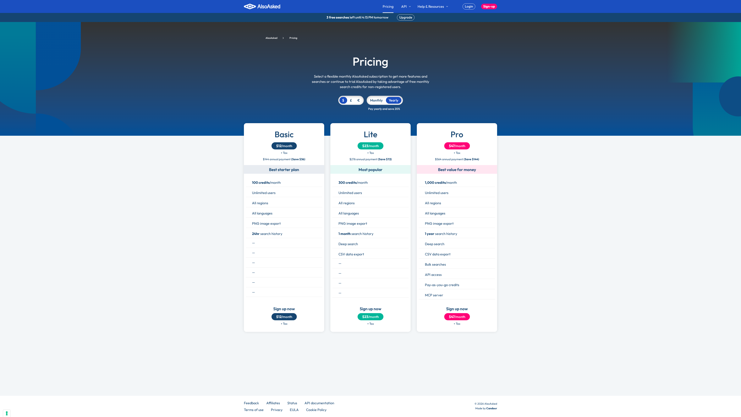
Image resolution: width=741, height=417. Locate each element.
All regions (260, 203)
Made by (486, 408)
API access (433, 274)
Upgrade (405, 17)
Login (469, 6)
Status (292, 403)
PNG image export (266, 223)
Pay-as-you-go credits (442, 285)
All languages (262, 213)
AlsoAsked (271, 37)
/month (284, 146)
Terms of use (254, 410)
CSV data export (351, 254)
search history (267, 233)
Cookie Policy (316, 410)
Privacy (277, 410)
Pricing (388, 6)
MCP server (434, 295)
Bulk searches (435, 264)
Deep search (348, 244)
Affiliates (273, 403)
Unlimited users (264, 193)
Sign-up (489, 6)
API (404, 6)
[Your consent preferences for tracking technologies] (6, 413)
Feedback (251, 403)
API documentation (319, 403)
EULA (294, 410)
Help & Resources (431, 6)
